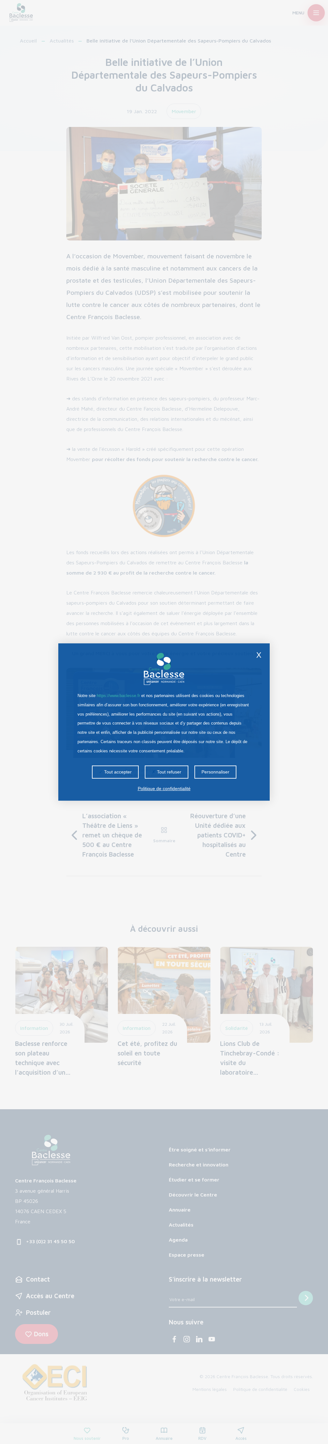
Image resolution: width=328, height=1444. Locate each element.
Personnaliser (215, 771)
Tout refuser (168, 771)
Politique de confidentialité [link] (164, 788)
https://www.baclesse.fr (118, 695)
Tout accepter (117, 771)
